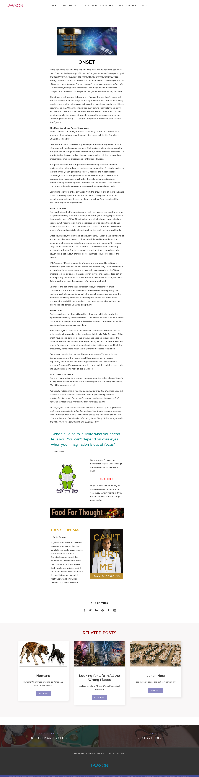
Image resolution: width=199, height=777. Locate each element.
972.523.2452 (119, 753)
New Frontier (127, 6)
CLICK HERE (106, 479)
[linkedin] (96, 611)
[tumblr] (109, 611)
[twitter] (90, 611)
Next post (149, 733)
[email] (115, 611)
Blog (144, 6)
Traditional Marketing (98, 6)
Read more (43, 694)
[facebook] (84, 611)
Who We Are (70, 6)
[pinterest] (103, 611)
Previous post (49, 733)
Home (55, 6)
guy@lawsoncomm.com (83, 753)
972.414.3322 (103, 753)
